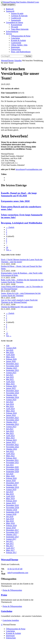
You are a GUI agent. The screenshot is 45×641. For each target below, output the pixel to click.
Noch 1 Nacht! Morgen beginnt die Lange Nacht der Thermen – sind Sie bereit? (21, 260)
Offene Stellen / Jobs (19, 45)
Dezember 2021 (12, 460)
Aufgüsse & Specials (19, 16)
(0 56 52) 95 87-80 (15, 569)
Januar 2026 (11, 361)
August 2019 (11, 489)
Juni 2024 (10, 404)
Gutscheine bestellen (11, 620)
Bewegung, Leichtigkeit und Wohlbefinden (21, 223)
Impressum (15, 47)
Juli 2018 (9, 516)
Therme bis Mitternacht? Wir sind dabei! (17, 307)
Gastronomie (16, 43)
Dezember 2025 (12, 364)
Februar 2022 (11, 458)
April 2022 (10, 453)
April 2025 (10, 382)
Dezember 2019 (12, 483)
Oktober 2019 (11, 485)
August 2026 (11, 348)
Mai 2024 (10, 406)
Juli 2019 (9, 492)
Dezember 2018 (12, 505)
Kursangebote (16, 25)
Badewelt (10, 9)
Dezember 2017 (12, 530)
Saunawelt (10, 11)
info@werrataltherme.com (18, 573)
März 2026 (10, 357)
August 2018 (11, 514)
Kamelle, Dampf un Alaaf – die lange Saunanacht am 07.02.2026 (19, 194)
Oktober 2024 (11, 395)
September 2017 (12, 537)
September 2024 (12, 397)
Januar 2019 (11, 503)
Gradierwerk (16, 18)
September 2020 (12, 471)
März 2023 (10, 438)
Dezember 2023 (12, 418)
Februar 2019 (11, 501)
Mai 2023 (10, 433)
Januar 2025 (11, 388)
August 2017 (11, 539)
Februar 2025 (11, 386)
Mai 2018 (10, 521)
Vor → (8, 250)
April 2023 (10, 435)
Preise (4, 595)
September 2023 (12, 424)
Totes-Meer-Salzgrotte (19, 29)
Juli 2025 (9, 375)
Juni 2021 (10, 465)
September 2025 (12, 370)
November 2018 (12, 507)
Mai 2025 (10, 379)
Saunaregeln (16, 20)
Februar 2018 (11, 525)
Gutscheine (15, 38)
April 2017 (10, 548)
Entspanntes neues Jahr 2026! (15, 201)
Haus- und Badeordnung (20, 52)
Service (9, 34)
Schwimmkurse (12, 31)
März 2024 (10, 411)
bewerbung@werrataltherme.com (29, 169)
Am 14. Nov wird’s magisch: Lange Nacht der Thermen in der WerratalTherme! (19, 301)
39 (7, 247)
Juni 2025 (10, 377)
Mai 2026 (10, 352)
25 (7, 333)
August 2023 (11, 427)
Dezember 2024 (12, 391)
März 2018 (10, 523)
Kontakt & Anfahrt (18, 40)
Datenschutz (16, 49)
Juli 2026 (9, 350)
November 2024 (12, 393)
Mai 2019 (10, 494)
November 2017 (12, 532)
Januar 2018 (11, 528)
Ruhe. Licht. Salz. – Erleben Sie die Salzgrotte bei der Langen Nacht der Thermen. (22, 281)
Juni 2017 (10, 543)
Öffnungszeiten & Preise (20, 36)
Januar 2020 (11, 480)
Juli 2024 (9, 402)
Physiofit (14, 27)
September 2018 (12, 512)
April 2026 (10, 355)
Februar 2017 (11, 552)
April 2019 (10, 496)
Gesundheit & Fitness (14, 22)
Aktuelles (18, 60)
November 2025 (12, 366)
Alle (7, 346)
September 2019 (12, 487)
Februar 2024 (11, 413)
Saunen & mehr (17, 13)
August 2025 (11, 373)
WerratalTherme (7, 60)
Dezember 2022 (12, 444)
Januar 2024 (11, 415)
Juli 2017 (9, 541)
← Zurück (10, 227)
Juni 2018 (10, 519)
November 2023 (12, 420)
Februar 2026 (11, 359)
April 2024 (10, 409)
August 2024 (11, 400)
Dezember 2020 (12, 467)
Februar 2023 (11, 440)
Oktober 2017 (11, 534)
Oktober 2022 (11, 449)
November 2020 (12, 469)
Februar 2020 (11, 478)
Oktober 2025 (11, 368)
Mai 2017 (10, 546)
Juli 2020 (9, 474)
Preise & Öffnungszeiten (12, 590)
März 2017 (10, 550)
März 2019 (10, 498)
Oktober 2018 (11, 510)
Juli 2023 (9, 429)
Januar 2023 (11, 442)
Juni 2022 (10, 451)
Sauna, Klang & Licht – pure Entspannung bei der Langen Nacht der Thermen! (21, 294)
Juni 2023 (10, 431)
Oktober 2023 (11, 422)
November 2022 (12, 447)
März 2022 (10, 456)
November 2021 (12, 462)
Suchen (28, 56)
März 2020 (10, 476)
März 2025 (10, 384)
